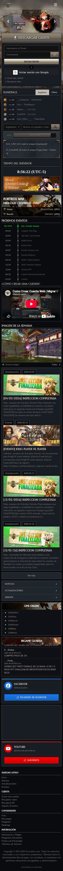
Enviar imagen (12, 364)
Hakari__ (21, 109)
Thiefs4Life (36, 100)
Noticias (9, 584)
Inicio (4, 777)
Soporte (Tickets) (10, 806)
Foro (4, 815)
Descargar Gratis (33, 38)
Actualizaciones (14, 590)
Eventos (9, 597)
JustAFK (21, 114)
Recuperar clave (14, 81)
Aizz (19, 104)
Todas (54, 364)
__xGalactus (23, 100)
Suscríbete (33, 760)
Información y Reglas (11, 835)
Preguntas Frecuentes (12, 838)
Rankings (10, 92)
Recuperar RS (8, 803)
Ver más (31, 575)
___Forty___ (10, 660)
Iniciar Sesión (31, 61)
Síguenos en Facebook (33, 697)
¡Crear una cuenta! (15, 78)
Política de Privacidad (12, 841)
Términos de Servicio (11, 844)
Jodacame (38, 867)
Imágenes (6, 822)
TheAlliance (29, 104)
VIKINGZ (49, 214)
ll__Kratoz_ (9, 650)
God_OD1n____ (24, 119)
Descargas (7, 819)
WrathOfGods (47, 209)
